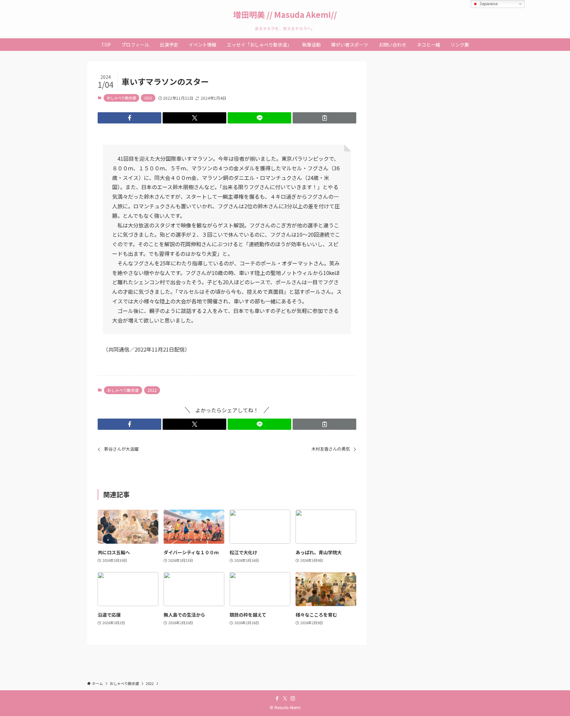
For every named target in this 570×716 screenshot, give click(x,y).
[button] (129, 117)
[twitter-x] (285, 698)
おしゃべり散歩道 (121, 97)
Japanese (488, 3)
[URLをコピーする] (324, 117)
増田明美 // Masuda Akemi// (285, 14)
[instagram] (293, 698)
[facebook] (277, 698)
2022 (148, 97)
